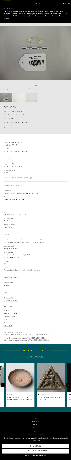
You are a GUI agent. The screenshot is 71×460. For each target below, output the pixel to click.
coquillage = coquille (10, 313)
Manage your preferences (35, 455)
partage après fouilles (11, 300)
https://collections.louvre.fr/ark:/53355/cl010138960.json (31, 340)
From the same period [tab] (36, 356)
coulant (6, 319)
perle (10, 307)
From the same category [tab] (36, 358)
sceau (5, 307)
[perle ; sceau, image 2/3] (19, 97)
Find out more (35, 440)
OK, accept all (35, 446)
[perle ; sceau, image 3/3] (31, 97)
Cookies (35, 428)
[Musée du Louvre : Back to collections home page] (35, 3)
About (35, 418)
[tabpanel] (35, 385)
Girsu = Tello (8, 325)
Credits (35, 431)
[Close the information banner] (66, 14)
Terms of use (35, 425)
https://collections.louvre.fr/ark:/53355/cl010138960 (28, 338)
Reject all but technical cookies (35, 451)
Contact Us (35, 421)
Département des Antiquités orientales (16, 151)
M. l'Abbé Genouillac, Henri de (13, 242)
